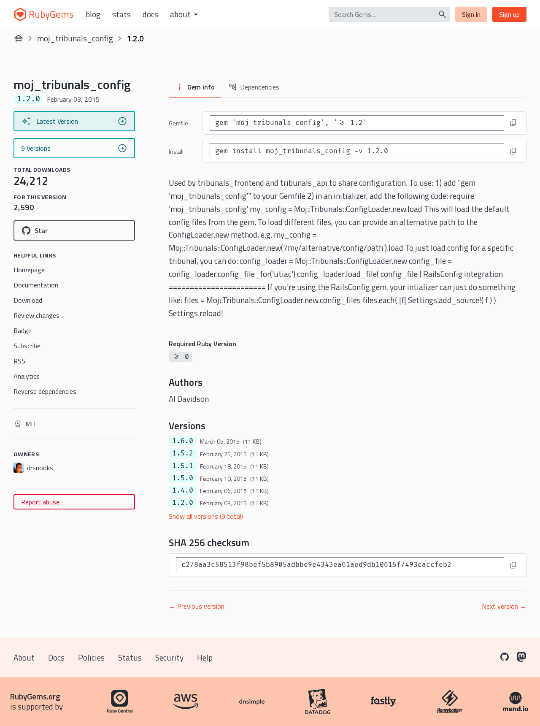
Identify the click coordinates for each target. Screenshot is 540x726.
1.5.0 (182, 478)
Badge (23, 330)
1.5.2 (182, 453)
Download (28, 300)
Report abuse (40, 502)
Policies (91, 657)
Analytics (27, 376)
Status (130, 657)
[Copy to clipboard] (513, 123)
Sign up (509, 14)
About (24, 657)
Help (205, 657)
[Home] (18, 38)
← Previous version (196, 606)
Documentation (36, 285)
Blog (93, 14)
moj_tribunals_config (75, 38)
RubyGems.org (35, 696)
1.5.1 (182, 466)
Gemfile (178, 123)
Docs (150, 14)
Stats (121, 14)
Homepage (29, 270)
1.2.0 (182, 502)
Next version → (504, 606)
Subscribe (27, 346)
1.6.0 (182, 441)
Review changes (36, 315)
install (176, 151)
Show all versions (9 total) (206, 516)
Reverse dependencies (45, 391)
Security (169, 657)
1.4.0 (182, 490)
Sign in (471, 14)
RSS (19, 361)
